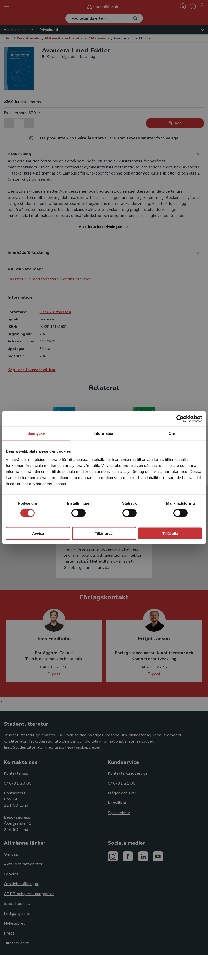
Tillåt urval (104, 533)
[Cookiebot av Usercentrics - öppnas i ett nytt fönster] (180, 419)
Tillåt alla (170, 533)
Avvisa (38, 533)
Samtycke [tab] (36, 433)
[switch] (78, 513)
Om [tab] (172, 433)
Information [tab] (104, 433)
